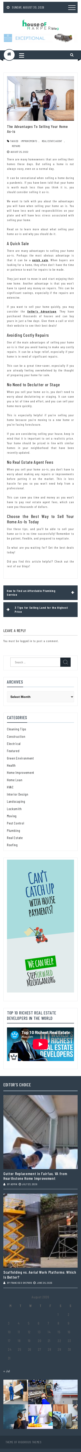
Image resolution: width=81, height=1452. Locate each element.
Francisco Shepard (21, 1282)
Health (11, 765)
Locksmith (14, 809)
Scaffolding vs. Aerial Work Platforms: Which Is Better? (39, 1274)
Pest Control (15, 823)
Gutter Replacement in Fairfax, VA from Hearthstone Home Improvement (35, 1176)
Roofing (12, 845)
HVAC (10, 787)
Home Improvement (20, 772)
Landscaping (16, 801)
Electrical (14, 743)
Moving (12, 816)
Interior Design (17, 794)
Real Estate (15, 837)
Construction (16, 736)
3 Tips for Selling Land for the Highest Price (41, 609)
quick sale (40, 260)
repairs (16, 145)
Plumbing (13, 830)
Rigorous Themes (30, 1442)
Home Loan (14, 780)
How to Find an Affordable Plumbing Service (31, 593)
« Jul (6, 1371)
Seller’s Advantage (41, 311)
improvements (29, 140)
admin (14, 1184)
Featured (13, 751)
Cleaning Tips (16, 729)
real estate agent (52, 140)
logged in (26, 641)
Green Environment (20, 758)
